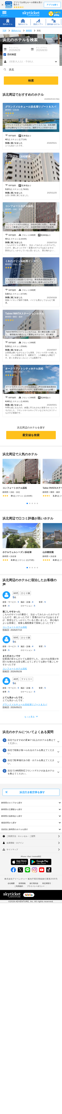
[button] (31, 61)
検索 (31, 80)
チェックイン (13, 48)
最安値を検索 (31, 435)
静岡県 (29, 30)
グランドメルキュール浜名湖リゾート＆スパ (25, 704)
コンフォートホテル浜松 (15, 627)
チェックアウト (41, 48)
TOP (4, 30)
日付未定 (11, 54)
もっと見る (29, 717)
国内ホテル (16, 30)
